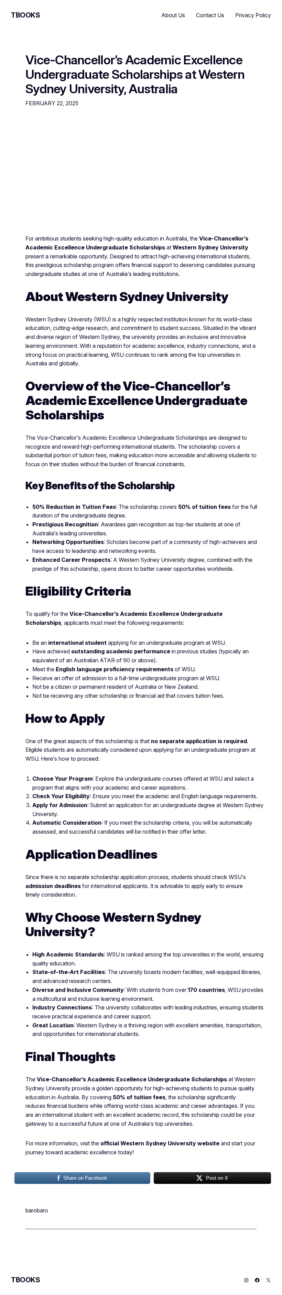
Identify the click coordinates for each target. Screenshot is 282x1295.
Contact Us (210, 15)
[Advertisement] (141, 175)
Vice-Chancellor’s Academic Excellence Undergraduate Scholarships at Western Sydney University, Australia (135, 74)
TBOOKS (25, 15)
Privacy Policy (253, 15)
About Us (173, 15)
